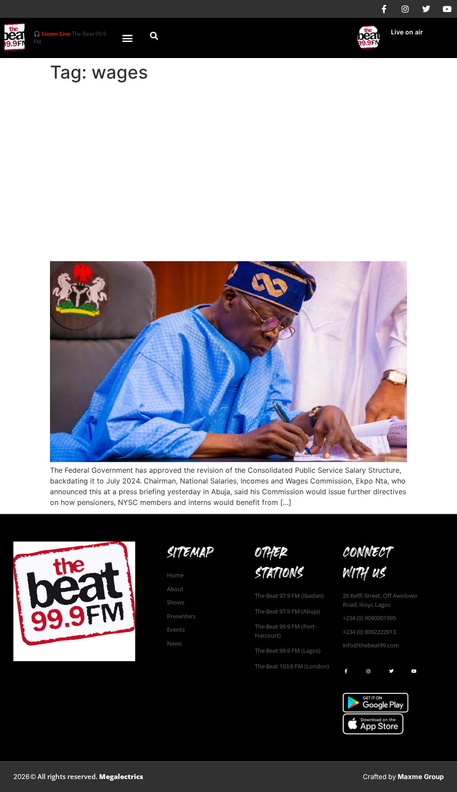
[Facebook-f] (384, 9)
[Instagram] (405, 9)
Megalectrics (121, 776)
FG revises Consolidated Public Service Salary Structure (206, 236)
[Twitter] (426, 9)
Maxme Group (421, 776)
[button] (127, 37)
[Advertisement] (228, 152)
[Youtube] (447, 9)
